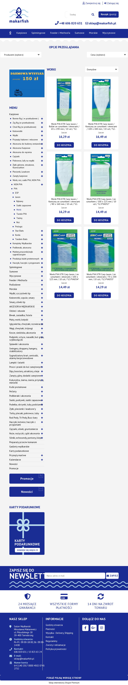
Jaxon (17, 197)
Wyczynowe (15, 275)
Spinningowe (15, 267)
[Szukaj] (93, 14)
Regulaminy (51, 641)
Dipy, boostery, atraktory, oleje (24, 371)
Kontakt (50, 637)
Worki (18, 209)
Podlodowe (14, 284)
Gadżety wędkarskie (19, 446)
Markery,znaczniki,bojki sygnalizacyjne (23, 253)
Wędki (15, 135)
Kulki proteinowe (17, 387)
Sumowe (13, 271)
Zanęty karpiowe (20, 176)
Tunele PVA (21, 213)
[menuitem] (21, 33)
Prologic (18, 226)
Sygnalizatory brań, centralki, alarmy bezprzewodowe (23, 357)
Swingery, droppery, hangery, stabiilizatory (23, 350)
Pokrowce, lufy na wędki (23, 160)
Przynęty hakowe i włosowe (25, 139)
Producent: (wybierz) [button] (13, 54)
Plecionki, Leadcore (21, 171)
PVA (15, 188)
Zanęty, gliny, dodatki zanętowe (25, 375)
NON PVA (18, 184)
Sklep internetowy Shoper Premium (64, 682)
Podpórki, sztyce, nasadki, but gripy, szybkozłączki (26, 338)
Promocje (13, 468)
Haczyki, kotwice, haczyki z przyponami (22, 423)
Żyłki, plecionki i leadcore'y (22, 408)
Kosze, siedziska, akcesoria (22, 332)
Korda (17, 235)
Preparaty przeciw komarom (23, 442)
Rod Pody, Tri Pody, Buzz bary (23, 417)
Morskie (13, 289)
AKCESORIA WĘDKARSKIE (22, 306)
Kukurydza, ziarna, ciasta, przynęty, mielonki (26, 381)
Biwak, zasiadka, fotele (20, 315)
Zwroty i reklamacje (56, 644)
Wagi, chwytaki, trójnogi (21, 328)
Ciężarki (16, 156)
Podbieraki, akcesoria (22, 247)
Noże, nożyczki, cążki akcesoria (24, 433)
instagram (101, 628)
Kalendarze (15, 459)
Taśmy (19, 218)
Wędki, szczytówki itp (19, 293)
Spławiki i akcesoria (19, 344)
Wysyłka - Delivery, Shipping (59, 632)
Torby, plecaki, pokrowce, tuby (24, 413)
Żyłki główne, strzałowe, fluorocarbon (23, 166)
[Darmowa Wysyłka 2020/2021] (26, 82)
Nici (18, 222)
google (93, 628)
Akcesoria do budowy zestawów (27, 143)
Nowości (13, 464)
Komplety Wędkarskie (22, 243)
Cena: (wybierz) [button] (98, 54)
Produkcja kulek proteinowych (26, 258)
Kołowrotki (17, 131)
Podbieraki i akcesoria (20, 395)
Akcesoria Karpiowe (21, 148)
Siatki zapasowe (23, 205)
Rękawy (19, 201)
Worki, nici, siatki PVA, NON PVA (26, 180)
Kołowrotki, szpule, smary (21, 297)
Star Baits (19, 230)
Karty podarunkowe (19, 450)
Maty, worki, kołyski (18, 319)
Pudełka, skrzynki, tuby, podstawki (26, 404)
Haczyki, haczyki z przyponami (26, 262)
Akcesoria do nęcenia (22, 152)
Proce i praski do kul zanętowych (25, 366)
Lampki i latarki (17, 362)
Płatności (50, 629)
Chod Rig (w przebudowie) (24, 127)
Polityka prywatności (56, 649)
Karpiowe (14, 114)
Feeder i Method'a (18, 280)
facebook (85, 628)
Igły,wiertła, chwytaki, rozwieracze (26, 324)
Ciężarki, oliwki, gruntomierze (23, 429)
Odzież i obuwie (17, 310)
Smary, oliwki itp (17, 302)
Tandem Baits (21, 239)
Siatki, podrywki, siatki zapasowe (25, 400)
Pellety (13, 391)
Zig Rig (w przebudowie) (23, 122)
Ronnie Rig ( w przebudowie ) (26, 118)
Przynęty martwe (17, 455)
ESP (17, 192)
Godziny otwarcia (54, 624)
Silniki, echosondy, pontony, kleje (25, 437)
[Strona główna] (18, 17)
